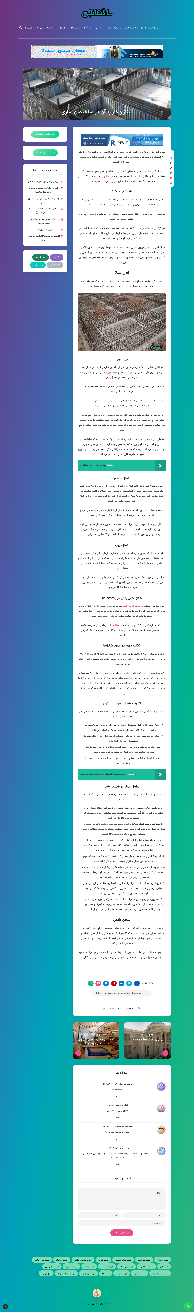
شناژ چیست (132, 1008)
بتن (124, 688)
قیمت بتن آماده (144, 1260)
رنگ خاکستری (55, 265)
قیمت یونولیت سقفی (83, 1260)
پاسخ (117, 1096)
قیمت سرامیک (139, 1273)
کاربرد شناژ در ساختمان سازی (114, 1008)
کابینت (62, 28)
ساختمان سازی (114, 28)
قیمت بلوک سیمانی (123, 1260)
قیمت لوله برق (71, 1266)
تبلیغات (28, 28)
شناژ (89, 152)
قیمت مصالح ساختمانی (135, 28)
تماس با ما (40, 28)
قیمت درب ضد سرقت (66, 1273)
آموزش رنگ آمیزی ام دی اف (43, 229)
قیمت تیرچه (103, 1260)
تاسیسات (74, 28)
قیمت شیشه (121, 1273)
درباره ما (51, 28)
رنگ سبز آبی (38, 265)
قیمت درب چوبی (88, 1273)
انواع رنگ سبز (40, 257)
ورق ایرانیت (46, 1273)
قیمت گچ (105, 1273)
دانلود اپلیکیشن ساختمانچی (45, 134)
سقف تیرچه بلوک (132, 606)
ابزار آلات (88, 28)
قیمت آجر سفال (126, 1266)
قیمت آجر (164, 1266)
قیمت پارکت (89, 1266)
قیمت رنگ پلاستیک (160, 1273)
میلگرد (116, 625)
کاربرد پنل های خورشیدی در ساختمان (43, 181)
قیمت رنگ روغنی (52, 1266)
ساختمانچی (153, 28)
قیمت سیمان (162, 1260)
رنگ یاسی (57, 257)
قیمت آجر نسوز (107, 1266)
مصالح (99, 28)
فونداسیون (111, 372)
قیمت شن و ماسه (42, 1260)
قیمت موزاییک (62, 1260)
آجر (89, 258)
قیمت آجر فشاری (146, 1266)
